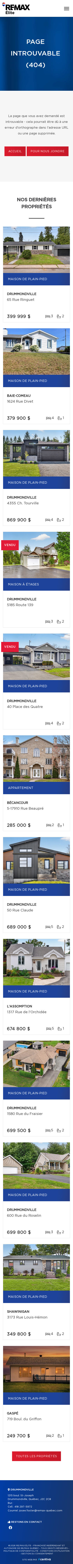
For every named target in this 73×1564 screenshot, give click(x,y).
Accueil (15, 151)
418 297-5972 (23, 1507)
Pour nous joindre (47, 151)
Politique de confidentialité (21, 1551)
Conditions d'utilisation (54, 1551)
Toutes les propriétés (36, 1456)
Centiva (44, 1559)
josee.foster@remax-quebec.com (40, 1510)
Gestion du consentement (37, 1554)
